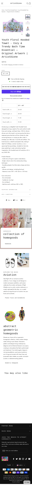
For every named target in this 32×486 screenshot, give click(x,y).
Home (3, 10)
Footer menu (7, 426)
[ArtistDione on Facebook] (14, 459)
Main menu (6, 431)
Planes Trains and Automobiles (15, 298)
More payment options (16, 96)
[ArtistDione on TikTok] (26, 459)
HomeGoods (8, 243)
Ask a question (7, 194)
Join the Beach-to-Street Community (14, 438)
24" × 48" (5, 73)
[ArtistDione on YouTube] (29, 459)
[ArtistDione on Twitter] (17, 459)
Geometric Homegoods (11, 363)
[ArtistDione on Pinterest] (20, 459)
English (9, 465)
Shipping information (9, 189)
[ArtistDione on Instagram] (23, 459)
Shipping (10, 64)
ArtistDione (16, 3)
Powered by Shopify (16, 482)
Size (3, 70)
